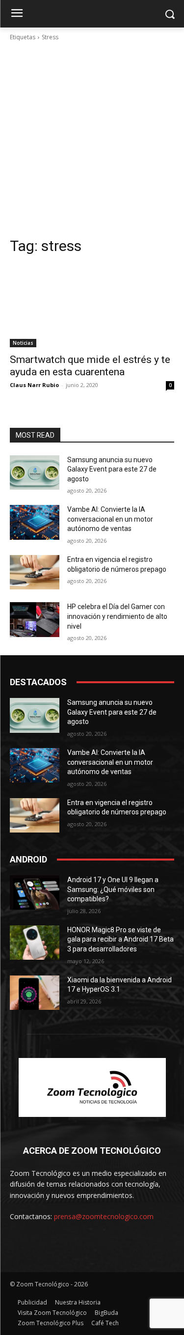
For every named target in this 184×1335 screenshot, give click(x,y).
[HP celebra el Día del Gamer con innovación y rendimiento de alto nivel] (34, 619)
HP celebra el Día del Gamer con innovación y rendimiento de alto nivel (117, 616)
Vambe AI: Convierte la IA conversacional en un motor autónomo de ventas (110, 518)
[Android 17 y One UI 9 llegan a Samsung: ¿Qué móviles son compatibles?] (34, 892)
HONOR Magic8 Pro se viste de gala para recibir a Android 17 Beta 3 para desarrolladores (120, 939)
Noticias (23, 342)
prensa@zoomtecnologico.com (104, 1216)
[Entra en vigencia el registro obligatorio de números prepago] (34, 572)
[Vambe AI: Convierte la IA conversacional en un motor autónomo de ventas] (34, 522)
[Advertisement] (92, 139)
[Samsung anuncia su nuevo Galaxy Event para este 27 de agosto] (34, 472)
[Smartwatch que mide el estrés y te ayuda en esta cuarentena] (92, 306)
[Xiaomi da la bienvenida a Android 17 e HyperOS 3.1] (34, 992)
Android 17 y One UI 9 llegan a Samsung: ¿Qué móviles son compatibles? (112, 889)
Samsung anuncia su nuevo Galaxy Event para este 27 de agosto (112, 469)
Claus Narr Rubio (34, 385)
